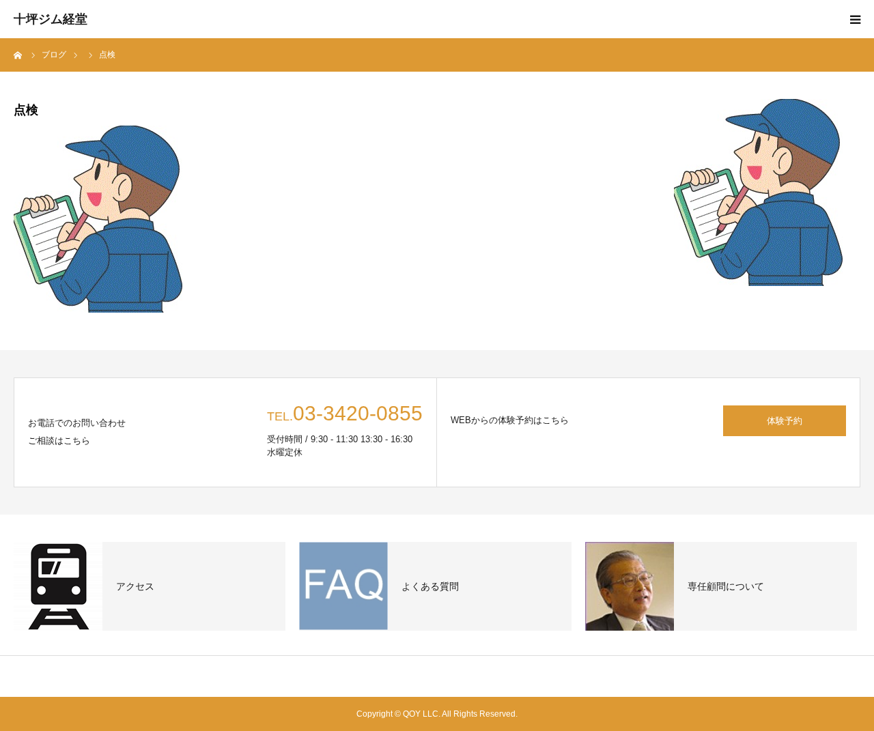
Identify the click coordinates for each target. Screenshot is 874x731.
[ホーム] (18, 54)
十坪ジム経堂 (50, 19)
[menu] (855, 19)
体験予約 (784, 421)
